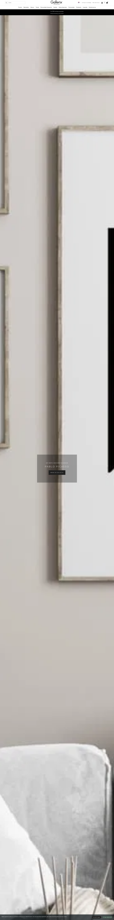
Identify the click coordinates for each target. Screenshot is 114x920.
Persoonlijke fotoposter (46, 7)
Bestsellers (26, 7)
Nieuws (32, 7)
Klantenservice (92, 7)
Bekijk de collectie (57, 472)
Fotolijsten (78, 7)
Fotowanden (71, 7)
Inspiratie (85, 7)
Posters (20, 7)
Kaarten (55, 7)
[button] (6, 3)
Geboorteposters (63, 7)
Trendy (37, 7)
